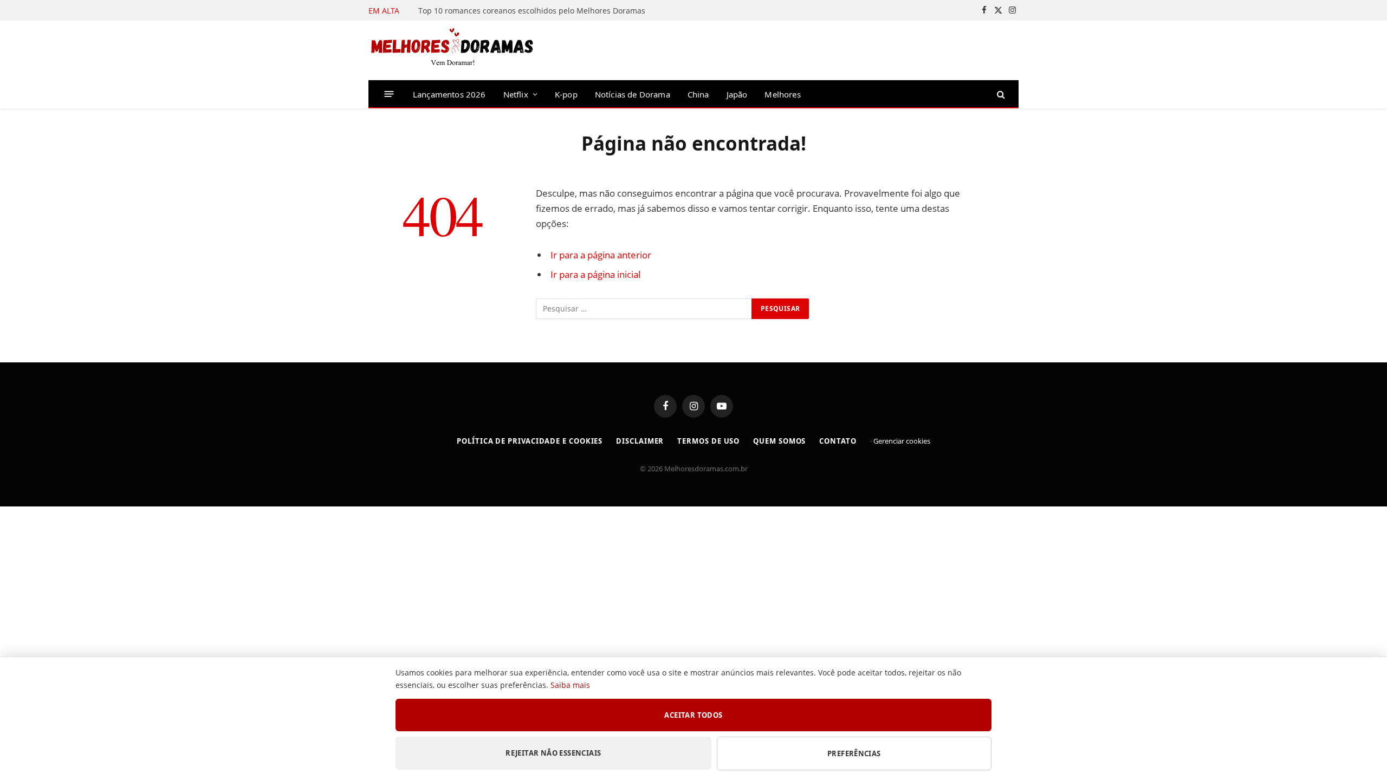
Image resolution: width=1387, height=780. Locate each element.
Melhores (782, 94)
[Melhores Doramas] (451, 50)
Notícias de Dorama (632, 94)
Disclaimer (640, 441)
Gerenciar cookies (901, 441)
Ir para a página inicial (595, 274)
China (698, 94)
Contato (837, 441)
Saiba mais (570, 685)
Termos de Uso (708, 441)
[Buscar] (1000, 94)
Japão (737, 94)
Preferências (854, 753)
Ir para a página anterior (600, 255)
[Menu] (389, 94)
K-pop (566, 94)
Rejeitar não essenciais (553, 753)
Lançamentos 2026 (449, 94)
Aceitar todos (693, 715)
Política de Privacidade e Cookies (529, 441)
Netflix (515, 94)
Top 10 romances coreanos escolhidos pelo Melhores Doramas (531, 11)
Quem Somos (779, 441)
